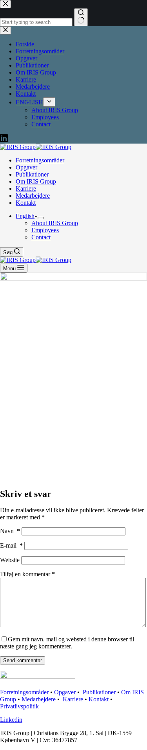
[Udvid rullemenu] (41, 218)
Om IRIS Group (36, 181)
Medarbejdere (33, 195)
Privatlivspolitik (19, 706)
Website (10, 560)
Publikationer (32, 174)
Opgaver (26, 167)
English (25, 216)
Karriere (26, 188)
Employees (45, 230)
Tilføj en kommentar (27, 574)
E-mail (11, 545)
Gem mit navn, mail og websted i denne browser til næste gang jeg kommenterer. (67, 643)
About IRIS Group (54, 223)
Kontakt (26, 202)
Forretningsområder (40, 160)
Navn (10, 531)
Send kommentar (22, 660)
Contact (41, 237)
